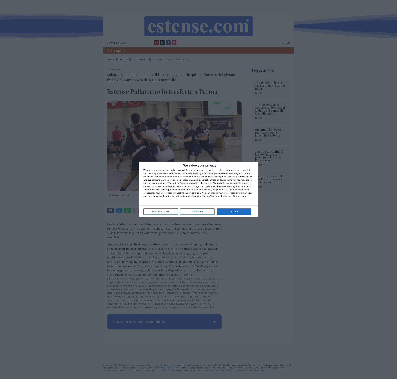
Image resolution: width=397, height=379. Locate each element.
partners (160, 170)
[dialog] (198, 189)
